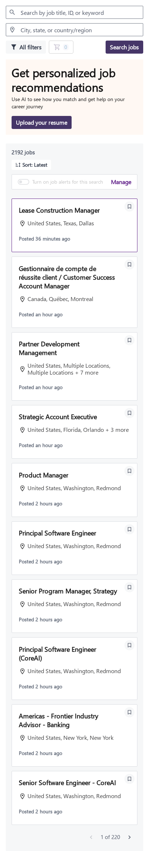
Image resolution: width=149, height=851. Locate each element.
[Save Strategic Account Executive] (129, 413)
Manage (121, 181)
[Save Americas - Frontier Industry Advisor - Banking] (129, 712)
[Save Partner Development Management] (129, 340)
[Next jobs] (129, 837)
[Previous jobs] (91, 837)
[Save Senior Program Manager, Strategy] (129, 587)
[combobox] (74, 12)
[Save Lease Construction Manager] (129, 206)
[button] (31, 165)
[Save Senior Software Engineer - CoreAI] (129, 779)
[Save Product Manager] (129, 471)
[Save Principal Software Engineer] (129, 529)
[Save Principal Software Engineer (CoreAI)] (129, 645)
